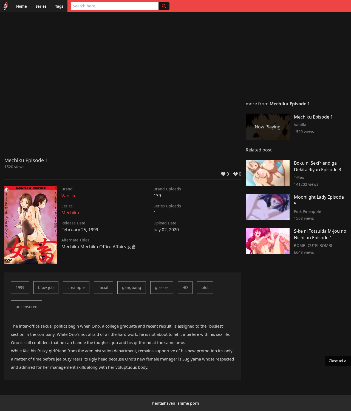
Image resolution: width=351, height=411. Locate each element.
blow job (46, 287)
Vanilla (68, 196)
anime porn (188, 403)
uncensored (27, 306)
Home (21, 6)
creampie (76, 287)
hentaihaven (163, 403)
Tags (59, 6)
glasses (162, 287)
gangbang (131, 287)
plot (205, 287)
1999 (20, 287)
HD (185, 287)
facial (103, 287)
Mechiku (70, 213)
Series (41, 6)
